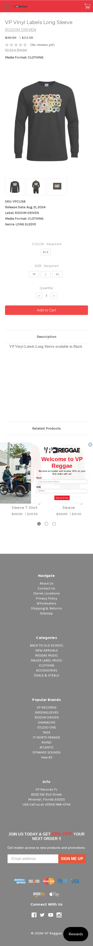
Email (38, 478)
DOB (38, 487)
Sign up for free (62, 498)
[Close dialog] (90, 444)
